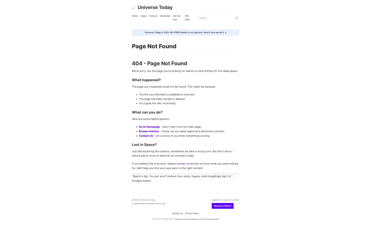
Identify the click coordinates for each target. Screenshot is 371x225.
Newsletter (165, 16)
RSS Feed (187, 18)
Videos (143, 16)
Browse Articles (149, 131)
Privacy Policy (192, 213)
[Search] (236, 18)
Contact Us (146, 135)
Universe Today (155, 7)
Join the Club (176, 18)
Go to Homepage (149, 126)
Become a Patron (222, 206)
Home (135, 16)
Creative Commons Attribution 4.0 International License (197, 219)
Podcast (153, 16)
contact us (182, 163)
